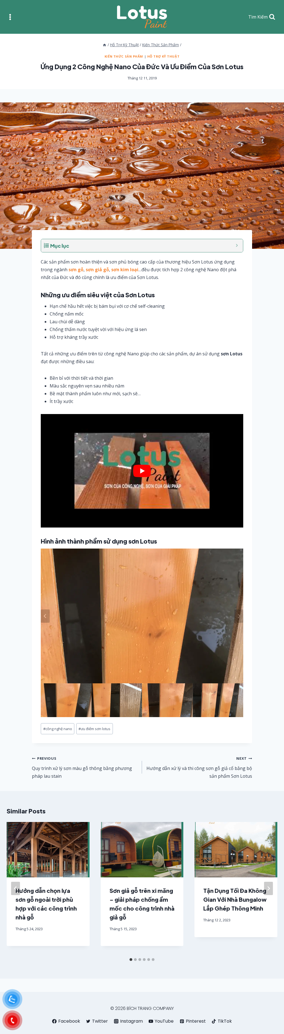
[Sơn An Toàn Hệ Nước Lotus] (142, 17)
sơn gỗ (76, 270)
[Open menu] (10, 17)
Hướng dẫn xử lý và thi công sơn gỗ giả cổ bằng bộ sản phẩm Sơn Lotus (199, 767)
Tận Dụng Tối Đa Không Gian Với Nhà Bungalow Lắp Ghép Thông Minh (235, 899)
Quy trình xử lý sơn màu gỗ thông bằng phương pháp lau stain (82, 767)
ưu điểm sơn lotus (94, 728)
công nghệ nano (57, 728)
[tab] (131, 959)
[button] (66, 700)
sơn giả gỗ (97, 270)
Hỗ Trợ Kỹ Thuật (163, 56)
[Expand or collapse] (236, 245)
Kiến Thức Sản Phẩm (124, 56)
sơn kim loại (124, 270)
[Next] (268, 888)
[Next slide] (238, 616)
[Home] (104, 44)
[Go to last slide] (45, 616)
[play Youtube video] (142, 471)
